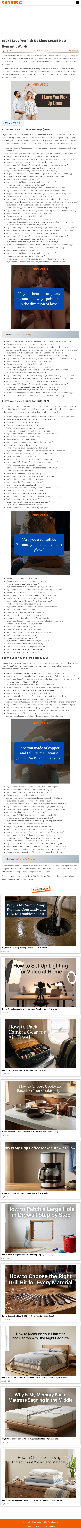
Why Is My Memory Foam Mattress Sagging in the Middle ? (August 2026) (30, 1439)
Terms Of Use (43, 1527)
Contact (52, 1527)
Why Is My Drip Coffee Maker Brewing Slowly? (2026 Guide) (24, 1193)
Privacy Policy (31, 1527)
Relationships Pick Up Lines (25, 335)
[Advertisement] (40, 20)
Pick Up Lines (74, 51)
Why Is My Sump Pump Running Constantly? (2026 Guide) (24, 948)
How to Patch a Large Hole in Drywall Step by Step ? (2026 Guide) (27, 1255)
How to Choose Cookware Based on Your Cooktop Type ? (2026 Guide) (29, 1132)
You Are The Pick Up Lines (25, 859)
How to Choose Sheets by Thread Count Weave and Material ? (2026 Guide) (31, 1500)
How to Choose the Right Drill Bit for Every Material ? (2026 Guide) (27, 1316)
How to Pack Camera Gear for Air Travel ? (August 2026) (23, 1070)
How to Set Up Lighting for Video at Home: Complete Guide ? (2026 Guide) (30, 1009)
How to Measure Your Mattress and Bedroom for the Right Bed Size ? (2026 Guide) (34, 1377)
